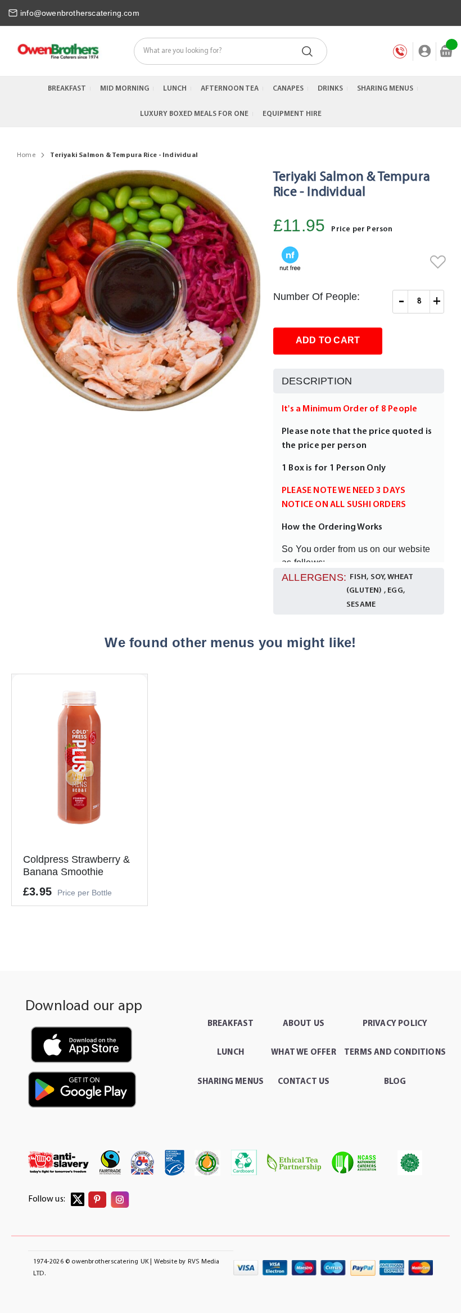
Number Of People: (316, 296)
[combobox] (230, 51)
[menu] (230, 102)
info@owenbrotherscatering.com (79, 12)
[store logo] (58, 51)
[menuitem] (67, 89)
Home (26, 155)
